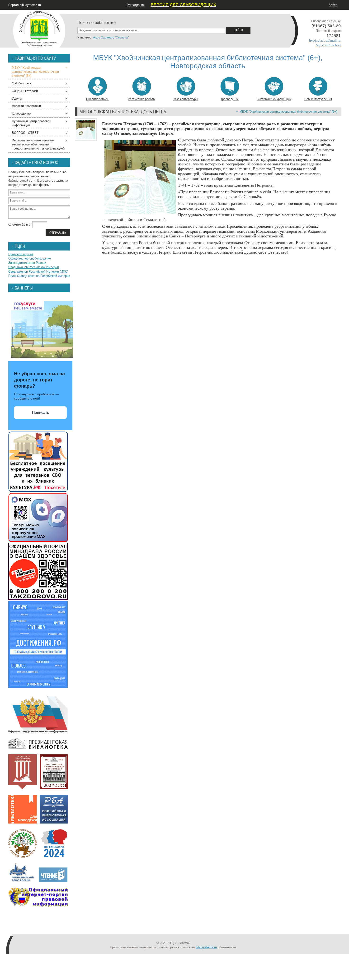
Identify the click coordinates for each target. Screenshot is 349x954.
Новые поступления (318, 98)
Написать (40, 412)
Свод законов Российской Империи (33, 267)
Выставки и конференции (274, 98)
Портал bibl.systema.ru (24, 5)
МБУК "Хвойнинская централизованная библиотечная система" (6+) (288, 111)
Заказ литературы (185, 98)
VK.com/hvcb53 (328, 45)
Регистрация (136, 5)
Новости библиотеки (26, 106)
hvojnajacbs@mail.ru (325, 40)
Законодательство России (27, 263)
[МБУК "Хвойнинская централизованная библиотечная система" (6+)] (39, 28)
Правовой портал (20, 254)
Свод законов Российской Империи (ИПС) (38, 271)
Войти (333, 5)
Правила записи (97, 98)
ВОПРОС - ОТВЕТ (25, 133)
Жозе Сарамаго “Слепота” (111, 37)
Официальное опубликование (29, 258)
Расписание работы (141, 98)
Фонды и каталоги (25, 91)
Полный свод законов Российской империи (39, 276)
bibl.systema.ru (206, 947)
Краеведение (230, 98)
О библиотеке (21, 83)
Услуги (17, 98)
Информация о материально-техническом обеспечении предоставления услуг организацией (38, 144)
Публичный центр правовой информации (31, 123)
